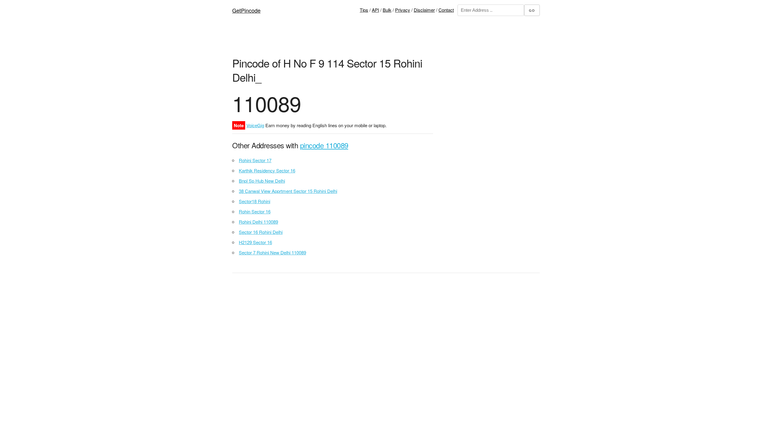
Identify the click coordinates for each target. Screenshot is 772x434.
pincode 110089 (324, 145)
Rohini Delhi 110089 (258, 222)
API (375, 10)
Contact (446, 10)
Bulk (387, 10)
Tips (364, 10)
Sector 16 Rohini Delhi (261, 232)
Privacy (402, 10)
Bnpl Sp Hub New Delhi (262, 181)
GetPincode (246, 10)
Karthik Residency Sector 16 (267, 170)
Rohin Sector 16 (255, 211)
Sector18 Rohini (254, 201)
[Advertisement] (386, 40)
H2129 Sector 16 (255, 242)
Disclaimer (424, 10)
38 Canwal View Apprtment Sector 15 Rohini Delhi (288, 191)
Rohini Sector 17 (255, 160)
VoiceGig (255, 125)
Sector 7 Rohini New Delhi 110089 (272, 252)
